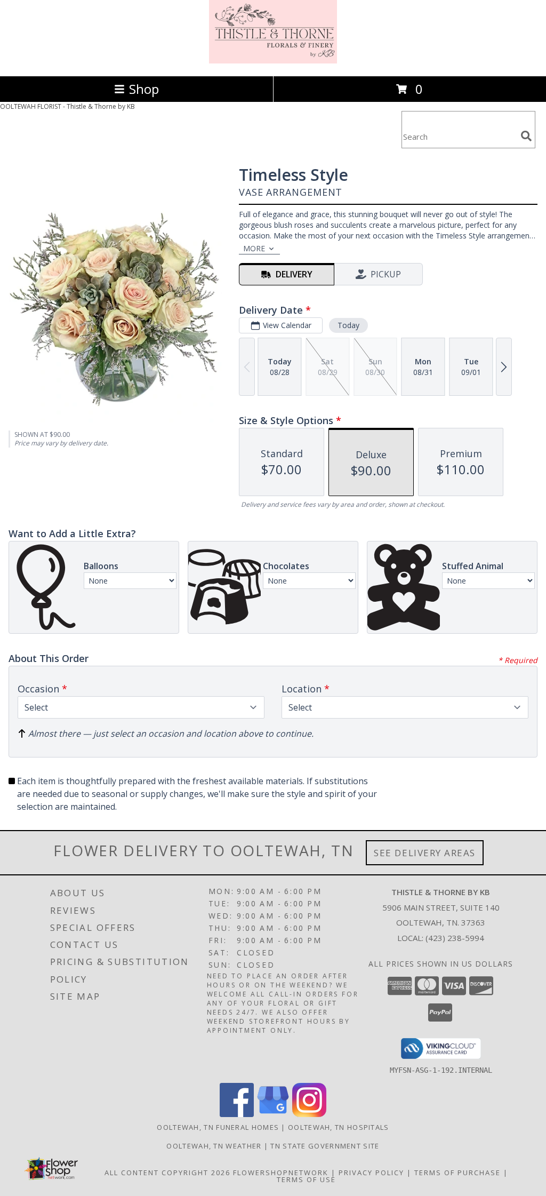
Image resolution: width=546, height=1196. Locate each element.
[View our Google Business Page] (273, 1114)
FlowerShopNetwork (280, 1172)
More (254, 248)
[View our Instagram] (309, 1114)
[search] (526, 136)
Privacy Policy (371, 1172)
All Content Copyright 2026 (167, 1172)
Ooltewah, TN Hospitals (338, 1127)
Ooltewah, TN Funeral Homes (218, 1127)
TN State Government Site (324, 1146)
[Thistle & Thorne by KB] (273, 60)
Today (348, 325)
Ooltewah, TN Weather (213, 1146)
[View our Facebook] (237, 1114)
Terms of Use (306, 1179)
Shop (144, 89)
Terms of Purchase (457, 1172)
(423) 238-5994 (454, 937)
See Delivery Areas (425, 853)
